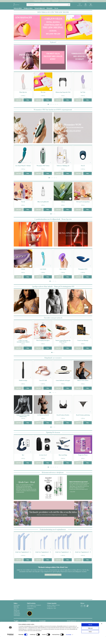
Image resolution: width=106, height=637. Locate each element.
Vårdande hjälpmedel (40, 8)
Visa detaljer (68, 634)
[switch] (38, 635)
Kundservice (84, 1)
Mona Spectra (23, 92)
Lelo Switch (43, 269)
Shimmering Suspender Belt (63, 92)
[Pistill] (17, 4)
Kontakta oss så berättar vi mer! (53, 574)
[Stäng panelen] (101, 623)
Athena (63, 202)
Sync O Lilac (63, 269)
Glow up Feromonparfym (83, 202)
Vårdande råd (16, 610)
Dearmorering (17, 613)
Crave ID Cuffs (43, 380)
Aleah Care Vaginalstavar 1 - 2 (43, 552)
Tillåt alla (90, 624)
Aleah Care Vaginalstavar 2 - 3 (83, 552)
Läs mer (18, 100)
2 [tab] (52, 213)
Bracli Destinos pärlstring (83, 415)
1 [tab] (48, 104)
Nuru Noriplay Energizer (43, 340)
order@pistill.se (30, 608)
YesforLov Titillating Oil (63, 165)
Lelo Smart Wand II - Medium (23, 165)
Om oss (56, 8)
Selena (23, 269)
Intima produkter (18, 8)
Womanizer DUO (82, 269)
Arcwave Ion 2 (43, 455)
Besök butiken (17, 605)
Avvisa (90, 631)
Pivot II (83, 165)
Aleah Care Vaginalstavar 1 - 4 (63, 552)
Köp (27, 100)
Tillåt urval (90, 628)
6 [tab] (57, 104)
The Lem (43, 92)
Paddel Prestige (23, 380)
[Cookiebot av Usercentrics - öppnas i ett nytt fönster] (10, 635)
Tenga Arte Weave (83, 455)
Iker (23, 455)
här (68, 514)
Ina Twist (83, 92)
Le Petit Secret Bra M (43, 415)
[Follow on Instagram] (84, 606)
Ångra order (16, 607)
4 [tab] (53, 104)
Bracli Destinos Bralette (63, 415)
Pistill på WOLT (17, 614)
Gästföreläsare (17, 615)
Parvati (23, 202)
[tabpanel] (23, 87)
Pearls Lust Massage (82, 340)
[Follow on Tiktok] (87, 606)
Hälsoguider (50, 8)
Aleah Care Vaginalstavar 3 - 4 (23, 552)
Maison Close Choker (82, 380)
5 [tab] (55, 104)
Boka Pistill (16, 606)
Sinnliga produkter (28, 8)
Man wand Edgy (63, 455)
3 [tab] (51, 104)
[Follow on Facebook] (82, 606)
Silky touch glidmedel (43, 202)
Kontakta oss (16, 611)
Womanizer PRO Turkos (43, 165)
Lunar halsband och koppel (63, 380)
